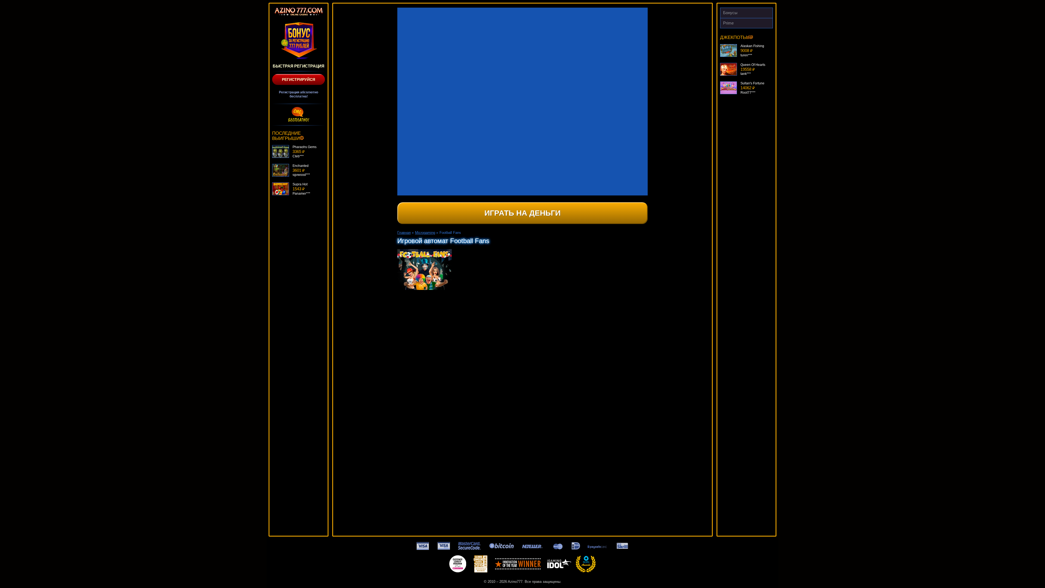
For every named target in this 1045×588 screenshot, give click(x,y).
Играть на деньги (522, 213)
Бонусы (730, 12)
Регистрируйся (298, 79)
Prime (728, 23)
